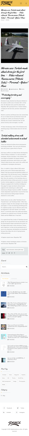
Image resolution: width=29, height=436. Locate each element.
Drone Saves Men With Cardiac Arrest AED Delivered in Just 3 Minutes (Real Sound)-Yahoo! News (17, 293)
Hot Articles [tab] (5, 278)
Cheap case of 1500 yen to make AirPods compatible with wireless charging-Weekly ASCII (17, 325)
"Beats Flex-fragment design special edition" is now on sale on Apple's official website (18, 283)
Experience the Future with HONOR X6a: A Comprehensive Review (16, 358)
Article (7, 20)
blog (3, 395)
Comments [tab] (14, 278)
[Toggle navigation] (21, 3)
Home (2, 20)
